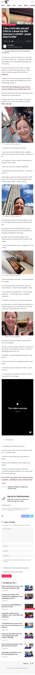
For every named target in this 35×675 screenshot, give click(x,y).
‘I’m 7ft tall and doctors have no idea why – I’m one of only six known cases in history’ (12, 625)
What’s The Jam (6, 104)
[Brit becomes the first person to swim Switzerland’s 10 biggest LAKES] (29, 587)
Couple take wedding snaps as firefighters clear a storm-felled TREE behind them (12, 615)
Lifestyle (28, 627)
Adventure (11, 487)
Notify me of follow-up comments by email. (16, 568)
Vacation (10, 488)
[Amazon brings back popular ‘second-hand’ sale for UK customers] (29, 645)
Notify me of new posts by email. (13, 572)
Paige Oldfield (10, 45)
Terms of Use (16, 508)
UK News (28, 590)
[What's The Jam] (8, 2)
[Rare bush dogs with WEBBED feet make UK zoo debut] (29, 606)
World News (29, 617)
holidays (16, 487)
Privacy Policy (10, 509)
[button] (3, 2)
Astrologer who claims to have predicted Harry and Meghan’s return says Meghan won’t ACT (12, 596)
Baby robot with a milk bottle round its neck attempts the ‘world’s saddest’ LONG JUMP (12, 635)
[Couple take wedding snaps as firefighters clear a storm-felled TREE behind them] (29, 614)
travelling (22, 487)
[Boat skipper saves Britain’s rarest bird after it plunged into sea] (29, 654)
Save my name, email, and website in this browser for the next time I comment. (17, 560)
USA (26, 487)
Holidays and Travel (9, 24)
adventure (5, 74)
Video (14, 488)
